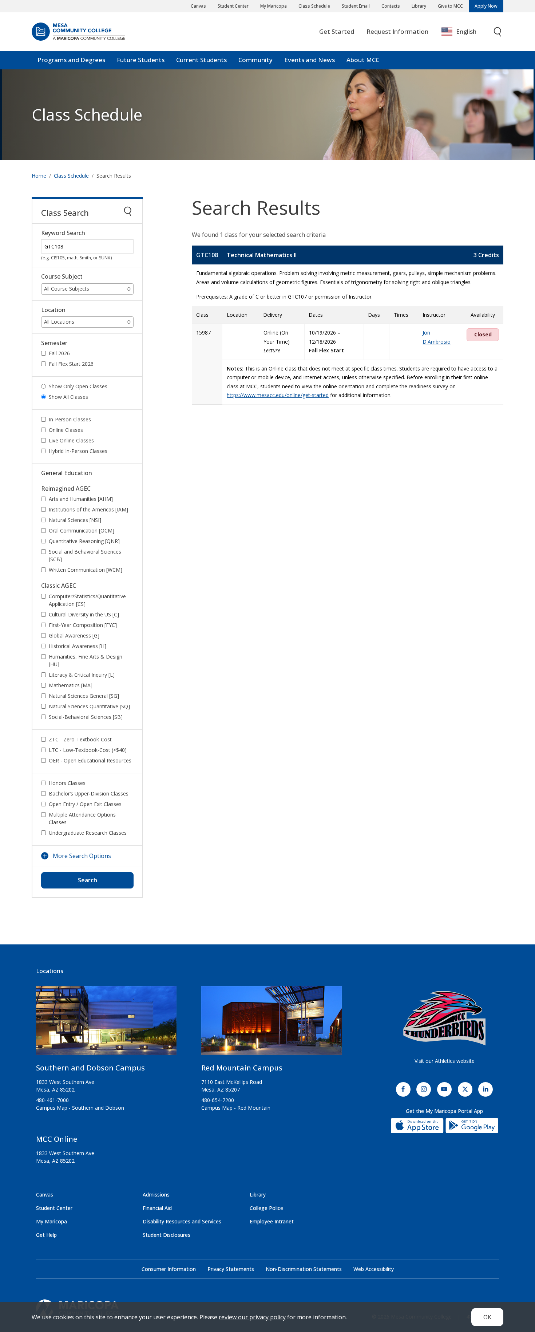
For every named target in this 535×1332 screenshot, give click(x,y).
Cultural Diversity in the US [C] (84, 614)
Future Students (141, 60)
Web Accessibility (373, 1269)
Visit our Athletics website (445, 1060)
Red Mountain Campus (241, 1068)
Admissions (156, 1194)
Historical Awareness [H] (77, 646)
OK (487, 1317)
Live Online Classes (71, 440)
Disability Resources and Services (182, 1221)
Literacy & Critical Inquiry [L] (82, 674)
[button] (87, 289)
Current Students (201, 60)
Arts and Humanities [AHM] (81, 498)
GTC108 (207, 255)
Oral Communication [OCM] (81, 530)
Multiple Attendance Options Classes (82, 818)
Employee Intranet (272, 1221)
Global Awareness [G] (74, 635)
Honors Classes (67, 783)
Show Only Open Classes (78, 386)
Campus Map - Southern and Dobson (80, 1107)
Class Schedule (314, 6)
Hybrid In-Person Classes (78, 451)
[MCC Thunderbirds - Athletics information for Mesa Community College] (444, 1018)
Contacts (390, 6)
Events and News (309, 60)
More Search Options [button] (82, 856)
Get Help (46, 1234)
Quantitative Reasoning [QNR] (84, 541)
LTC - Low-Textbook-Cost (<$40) (88, 749)
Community (255, 60)
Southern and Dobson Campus (90, 1068)
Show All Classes (68, 396)
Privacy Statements (230, 1269)
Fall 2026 (59, 353)
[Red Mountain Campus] (271, 1023)
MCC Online (56, 1139)
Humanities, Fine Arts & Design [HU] (85, 660)
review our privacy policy (252, 1317)
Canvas (198, 6)
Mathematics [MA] (70, 685)
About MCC (362, 60)
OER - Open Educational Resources (90, 760)
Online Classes (66, 429)
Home (39, 175)
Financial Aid (157, 1208)
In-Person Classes (70, 419)
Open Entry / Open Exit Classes (85, 804)
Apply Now (486, 6)
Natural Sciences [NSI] (75, 520)
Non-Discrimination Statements (304, 1269)
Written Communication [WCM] (85, 569)
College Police (266, 1208)
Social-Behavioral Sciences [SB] (86, 716)
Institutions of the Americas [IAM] (88, 509)
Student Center (233, 6)
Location (53, 310)
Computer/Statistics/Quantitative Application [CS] (87, 600)
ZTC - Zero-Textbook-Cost (80, 739)
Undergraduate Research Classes (88, 832)
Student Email (356, 6)
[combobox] (464, 31)
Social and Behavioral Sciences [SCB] (85, 555)
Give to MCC (450, 6)
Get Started (336, 31)
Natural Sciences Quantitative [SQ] (89, 706)
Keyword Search (63, 233)
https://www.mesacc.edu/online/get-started (278, 395)
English (466, 31)
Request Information (397, 31)
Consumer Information (169, 1269)
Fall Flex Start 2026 (71, 363)
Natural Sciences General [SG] (84, 695)
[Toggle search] (497, 32)
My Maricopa (273, 6)
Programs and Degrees (71, 60)
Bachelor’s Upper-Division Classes (88, 793)
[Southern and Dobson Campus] (106, 1023)
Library (419, 6)
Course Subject (62, 276)
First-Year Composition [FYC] (83, 625)
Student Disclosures (166, 1234)
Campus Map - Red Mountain (235, 1107)
